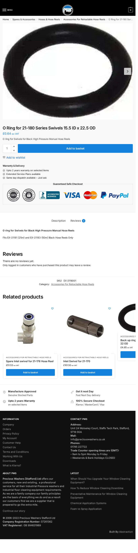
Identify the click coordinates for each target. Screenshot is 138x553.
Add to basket (75, 148)
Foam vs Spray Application (86, 508)
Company (8, 424)
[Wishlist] (52, 308)
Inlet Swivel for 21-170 (76, 361)
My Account (10, 438)
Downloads (9, 460)
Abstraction (126, 531)
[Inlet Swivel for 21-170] (86, 328)
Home (6, 19)
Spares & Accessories (23, 19)
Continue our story (14, 510)
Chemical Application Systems (88, 503)
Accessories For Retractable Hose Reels (84, 19)
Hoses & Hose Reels (49, 19)
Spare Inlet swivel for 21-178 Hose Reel (30, 361)
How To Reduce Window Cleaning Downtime (97, 488)
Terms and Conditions (16, 451)
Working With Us (12, 456)
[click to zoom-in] (68, 71)
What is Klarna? (12, 465)
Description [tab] (58, 220)
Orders (7, 429)
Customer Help (12, 442)
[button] (130, 10)
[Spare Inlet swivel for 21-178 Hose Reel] (29, 328)
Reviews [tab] (77, 220)
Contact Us (9, 447)
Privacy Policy (11, 433)
